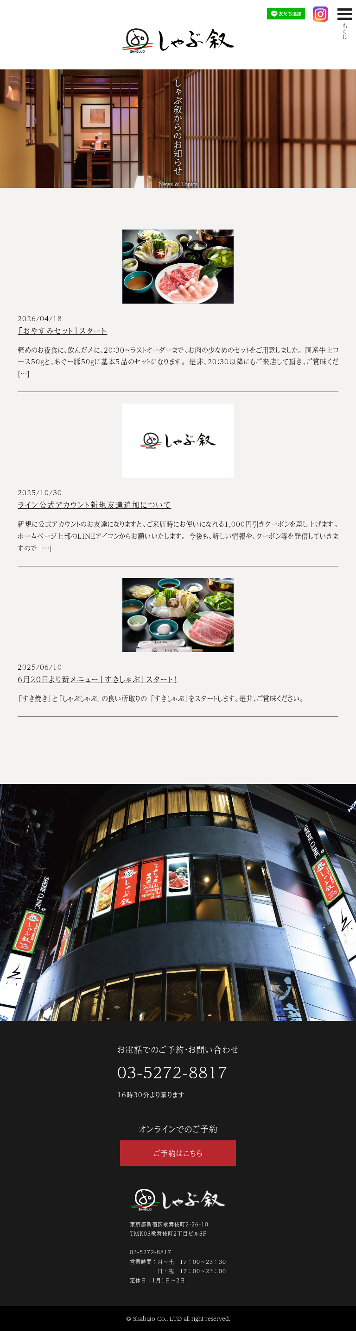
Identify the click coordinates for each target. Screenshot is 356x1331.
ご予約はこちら (178, 1153)
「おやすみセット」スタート (62, 330)
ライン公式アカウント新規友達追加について (94, 504)
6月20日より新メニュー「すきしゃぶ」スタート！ (97, 679)
